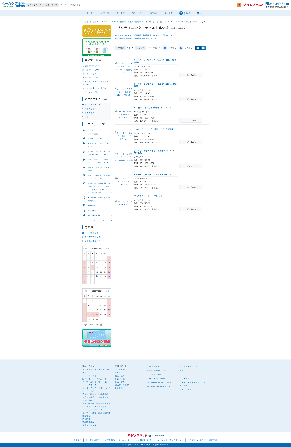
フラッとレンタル (96, 220)
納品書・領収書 (122, 385)
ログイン (164, 370)
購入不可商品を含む (93, 237)
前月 (86, 248)
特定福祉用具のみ (92, 241)
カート (202, 13)
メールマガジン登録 (156, 378)
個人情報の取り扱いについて (160, 386)
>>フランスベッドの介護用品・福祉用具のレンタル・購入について (145, 35)
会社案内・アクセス (189, 366)
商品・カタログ (187, 378)
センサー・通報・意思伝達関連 (99, 199)
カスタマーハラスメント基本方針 (202, 440)
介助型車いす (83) (90, 70)
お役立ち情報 (186, 389)
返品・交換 (120, 382)
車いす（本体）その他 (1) (94, 88)
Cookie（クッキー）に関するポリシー (136, 440)
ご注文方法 (120, 369)
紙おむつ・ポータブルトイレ (99, 144)
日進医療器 (89, 109)
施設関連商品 (94, 215)
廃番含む (172, 48)
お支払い (119, 373)
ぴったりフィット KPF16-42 (148, 196)
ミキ (86, 117)
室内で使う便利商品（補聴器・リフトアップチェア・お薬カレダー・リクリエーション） (99, 188)
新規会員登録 (153, 370)
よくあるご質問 (154, 374)
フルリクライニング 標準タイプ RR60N (153, 129)
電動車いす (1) (89, 74)
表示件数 (120, 48)
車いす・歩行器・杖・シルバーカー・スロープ (99, 153)
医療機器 (92, 205)
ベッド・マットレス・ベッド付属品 (99, 132)
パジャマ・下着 (95, 139)
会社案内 (121, 13)
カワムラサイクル (92, 105)
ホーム (90, 13)
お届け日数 (120, 379)
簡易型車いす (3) (90, 77)
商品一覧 (105, 13)
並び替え (141, 48)
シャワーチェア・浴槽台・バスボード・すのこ (99, 160)
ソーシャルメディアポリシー (171, 440)
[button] (277, 4)
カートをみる (153, 366)
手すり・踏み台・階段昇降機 (99, 169)
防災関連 (92, 210)
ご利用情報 (110, 440)
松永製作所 (89, 113)
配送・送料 (120, 376)
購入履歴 (169, 13)
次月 (107, 248)
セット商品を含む (92, 233)
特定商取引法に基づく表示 (159, 382)
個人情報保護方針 (93, 440)
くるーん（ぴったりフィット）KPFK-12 (152, 174)
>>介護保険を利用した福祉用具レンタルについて (137, 38)
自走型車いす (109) (91, 66)
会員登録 (119, 388)
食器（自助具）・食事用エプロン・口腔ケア (99, 176)
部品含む (189, 48)
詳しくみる (191, 75)
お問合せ (154, 13)
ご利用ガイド (137, 13)
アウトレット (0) (90, 92)
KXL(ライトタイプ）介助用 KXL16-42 (152, 108)
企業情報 (78, 440)
